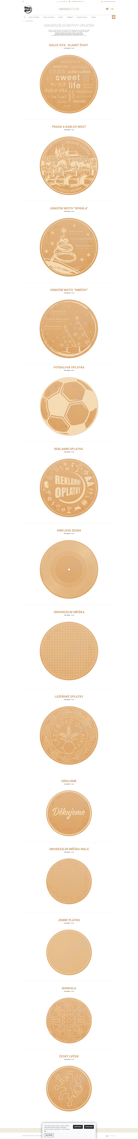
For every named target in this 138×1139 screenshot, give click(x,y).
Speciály (93, 17)
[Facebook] (23, 1)
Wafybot (60, 17)
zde (45, 1131)
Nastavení (49, 1135)
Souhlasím (89, 1127)
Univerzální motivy (82, 17)
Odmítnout (78, 1127)
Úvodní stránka (25, 17)
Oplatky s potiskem (48, 17)
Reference (70, 17)
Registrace (112, 1)
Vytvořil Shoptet (111, 1135)
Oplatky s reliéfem (34, 17)
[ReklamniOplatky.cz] (27, 9)
